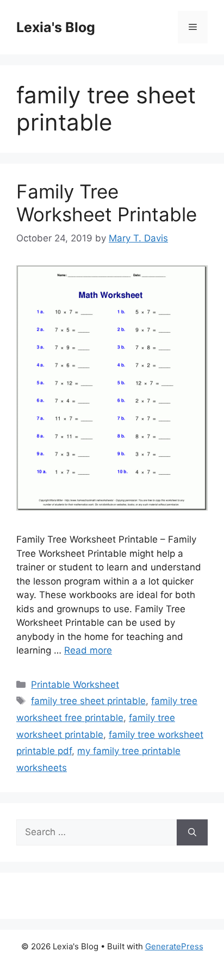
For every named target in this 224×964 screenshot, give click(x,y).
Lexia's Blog (55, 27)
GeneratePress (174, 946)
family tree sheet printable (88, 700)
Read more (88, 650)
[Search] (192, 832)
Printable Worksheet (75, 684)
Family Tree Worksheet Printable (106, 203)
